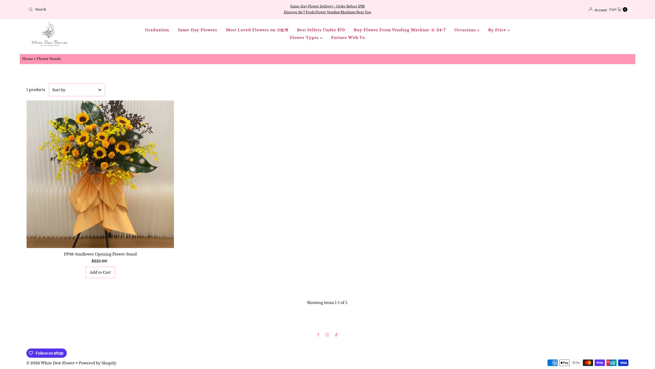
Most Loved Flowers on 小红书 (257, 30)
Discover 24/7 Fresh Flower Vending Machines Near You (327, 12)
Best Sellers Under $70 (321, 30)
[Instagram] (327, 334)
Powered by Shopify (97, 363)
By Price (497, 30)
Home (27, 59)
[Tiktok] (336, 334)
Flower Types (305, 37)
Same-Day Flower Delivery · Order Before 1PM (327, 6)
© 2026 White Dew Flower (50, 363)
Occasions (465, 30)
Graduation (157, 30)
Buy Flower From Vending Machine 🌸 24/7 (400, 30)
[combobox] (125, 9)
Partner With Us (348, 37)
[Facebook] (318, 334)
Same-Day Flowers (197, 30)
